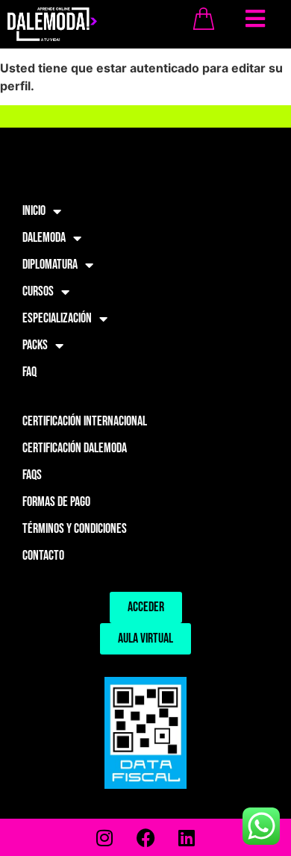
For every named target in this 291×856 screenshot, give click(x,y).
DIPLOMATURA (50, 264)
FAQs (32, 475)
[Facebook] (145, 837)
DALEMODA (44, 238)
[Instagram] (104, 837)
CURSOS (38, 291)
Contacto (43, 555)
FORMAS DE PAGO (56, 502)
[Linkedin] (186, 837)
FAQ (29, 372)
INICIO (34, 211)
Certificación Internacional (84, 421)
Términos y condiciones (74, 529)
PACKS (35, 345)
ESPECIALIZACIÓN (57, 318)
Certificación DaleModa (74, 448)
